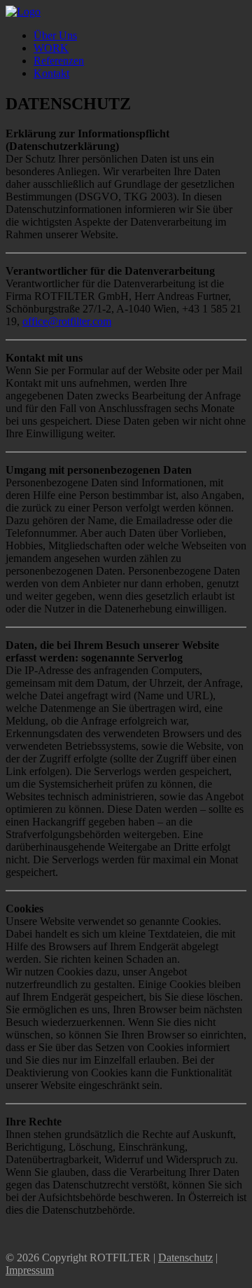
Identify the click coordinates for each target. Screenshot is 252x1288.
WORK (51, 48)
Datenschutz (185, 1257)
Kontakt (51, 73)
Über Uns (55, 35)
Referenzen (59, 61)
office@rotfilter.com (66, 321)
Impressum (30, 1270)
